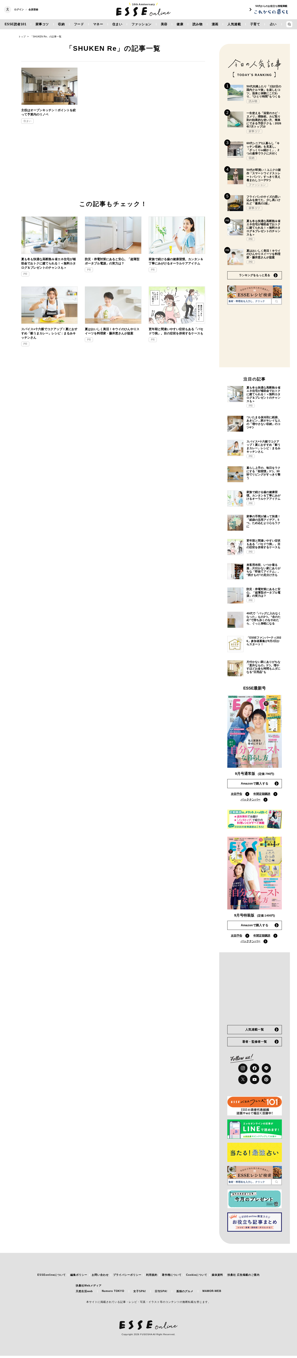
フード (79, 24)
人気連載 (234, 24)
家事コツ (42, 24)
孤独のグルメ (184, 1291)
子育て (255, 24)
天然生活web (84, 1291)
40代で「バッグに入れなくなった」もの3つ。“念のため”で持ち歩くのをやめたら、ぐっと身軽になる (263, 618)
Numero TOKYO (113, 1291)
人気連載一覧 (254, 1029)
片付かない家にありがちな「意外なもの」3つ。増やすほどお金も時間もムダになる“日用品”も (263, 667)
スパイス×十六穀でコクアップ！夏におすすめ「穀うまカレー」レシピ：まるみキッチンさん (49, 333)
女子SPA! (139, 1291)
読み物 (198, 24)
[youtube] (254, 1079)
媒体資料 (217, 1274)
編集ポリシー (78, 1274)
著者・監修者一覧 (254, 1041)
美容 (164, 24)
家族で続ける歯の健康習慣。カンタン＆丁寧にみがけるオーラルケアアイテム (176, 261)
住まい (117, 24)
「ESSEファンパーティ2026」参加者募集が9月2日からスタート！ (263, 641)
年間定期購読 (261, 793)
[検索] (276, 301)
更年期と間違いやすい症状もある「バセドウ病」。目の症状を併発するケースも (176, 331)
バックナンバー (250, 799)
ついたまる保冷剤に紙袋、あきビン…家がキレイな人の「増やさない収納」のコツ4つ (263, 422)
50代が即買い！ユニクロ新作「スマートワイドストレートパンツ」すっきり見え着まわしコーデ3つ (263, 175)
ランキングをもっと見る (254, 275)
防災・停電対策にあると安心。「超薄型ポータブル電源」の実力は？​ (112, 261)
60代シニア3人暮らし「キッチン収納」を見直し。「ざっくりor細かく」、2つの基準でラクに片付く (263, 148)
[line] (266, 1068)
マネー (98, 24)
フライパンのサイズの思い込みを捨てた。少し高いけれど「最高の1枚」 (263, 200)
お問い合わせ (100, 1274)
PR (25, 274)
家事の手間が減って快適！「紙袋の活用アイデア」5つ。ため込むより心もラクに (263, 521)
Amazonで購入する (254, 783)
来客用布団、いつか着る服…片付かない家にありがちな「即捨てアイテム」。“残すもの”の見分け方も (263, 570)
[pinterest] (266, 1079)
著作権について (172, 1274)
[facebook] (254, 1068)
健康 (180, 24)
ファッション (142, 24)
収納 (61, 24)
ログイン (19, 9)
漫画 (215, 24)
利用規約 (151, 1274)
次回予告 (236, 793)
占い (273, 24)
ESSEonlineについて (51, 1274)
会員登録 (33, 9)
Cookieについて (196, 1274)
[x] (243, 1079)
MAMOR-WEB (211, 1291)
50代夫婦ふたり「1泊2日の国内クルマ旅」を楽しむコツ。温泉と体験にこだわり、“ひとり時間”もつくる (263, 91)
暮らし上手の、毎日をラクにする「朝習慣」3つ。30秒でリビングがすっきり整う (263, 472)
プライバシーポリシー (127, 1274)
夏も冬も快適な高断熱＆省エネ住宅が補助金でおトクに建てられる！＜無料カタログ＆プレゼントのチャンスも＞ (48, 263)
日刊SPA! (161, 1291)
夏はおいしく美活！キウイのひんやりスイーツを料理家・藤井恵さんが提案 (112, 331)
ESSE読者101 (15, 24)
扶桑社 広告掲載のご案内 (243, 1274)
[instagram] (243, 1068)
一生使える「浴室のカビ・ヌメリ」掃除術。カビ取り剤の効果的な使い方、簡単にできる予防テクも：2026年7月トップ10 (263, 119)
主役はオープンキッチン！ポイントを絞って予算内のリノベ (48, 112)
